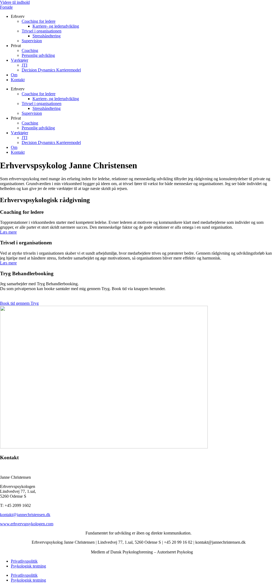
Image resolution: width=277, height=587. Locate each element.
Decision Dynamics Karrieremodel (51, 70)
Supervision (32, 40)
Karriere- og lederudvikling (55, 26)
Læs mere (8, 232)
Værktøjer (19, 60)
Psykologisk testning (28, 566)
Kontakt (18, 79)
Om (14, 75)
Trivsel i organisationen (41, 31)
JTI (24, 65)
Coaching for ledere (38, 21)
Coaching (30, 50)
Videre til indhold (15, 2)
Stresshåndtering (46, 36)
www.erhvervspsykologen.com (26, 524)
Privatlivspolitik (24, 561)
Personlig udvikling (38, 55)
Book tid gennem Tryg (19, 303)
